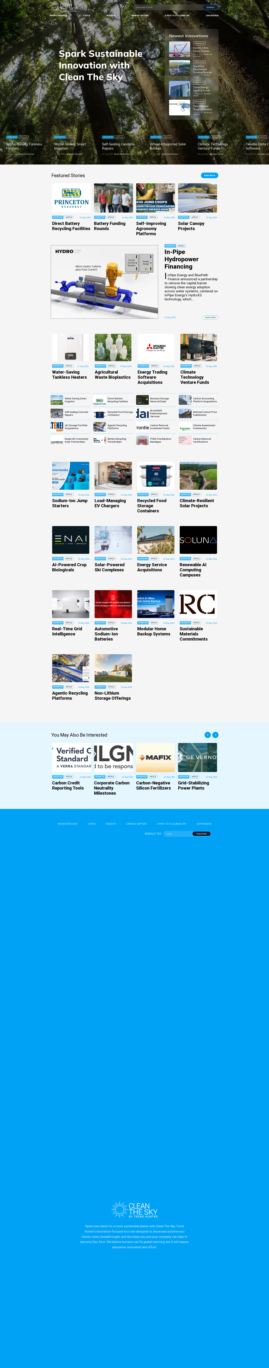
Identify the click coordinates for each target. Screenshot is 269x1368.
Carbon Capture (140, 16)
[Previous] (208, 735)
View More (209, 175)
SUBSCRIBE (201, 834)
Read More (210, 317)
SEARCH (210, 7)
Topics (86, 16)
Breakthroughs (59, 16)
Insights (111, 16)
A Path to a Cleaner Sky (177, 16)
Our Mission (212, 16)
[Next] (215, 735)
